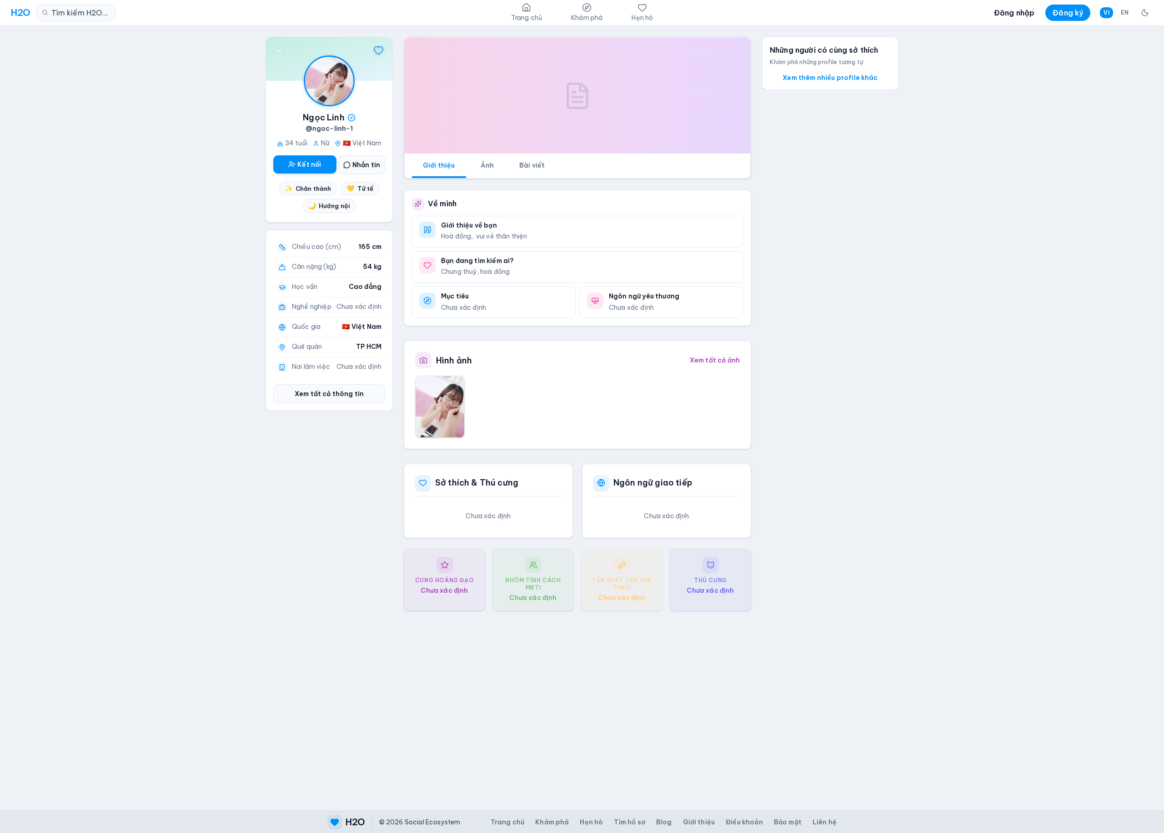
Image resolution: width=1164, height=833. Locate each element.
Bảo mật (788, 822)
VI (1106, 12)
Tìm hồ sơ (629, 822)
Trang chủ (507, 822)
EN (1125, 12)
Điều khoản (744, 822)
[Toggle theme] (1145, 13)
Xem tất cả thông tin (329, 394)
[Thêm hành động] (279, 51)
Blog (664, 822)
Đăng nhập (1014, 12)
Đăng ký (1068, 12)
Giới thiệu (439, 165)
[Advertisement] (577, 703)
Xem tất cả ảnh (715, 360)
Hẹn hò (591, 822)
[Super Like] (379, 51)
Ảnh (487, 165)
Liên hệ (825, 822)
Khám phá (552, 822)
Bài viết (532, 165)
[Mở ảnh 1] (440, 406)
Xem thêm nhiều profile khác (830, 78)
